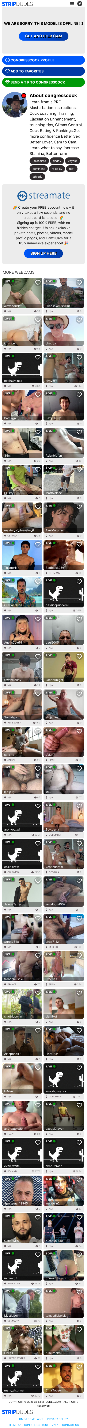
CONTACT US (70, 1425)
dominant (39, 168)
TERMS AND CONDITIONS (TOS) (28, 1425)
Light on (81, 4)
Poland (12, 1171)
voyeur (72, 161)
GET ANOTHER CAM (43, 36)
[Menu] (72, 3)
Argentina (13, 1283)
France (11, 984)
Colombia (55, 834)
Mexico (53, 946)
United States (16, 1358)
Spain (52, 760)
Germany (13, 535)
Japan (11, 760)
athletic (37, 176)
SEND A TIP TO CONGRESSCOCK (38, 82)
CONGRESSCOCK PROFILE (32, 60)
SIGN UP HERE (43, 253)
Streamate (39, 161)
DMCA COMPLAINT (31, 1419)
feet (72, 168)
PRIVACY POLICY (57, 1419)
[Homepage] (17, 4)
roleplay (57, 168)
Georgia (54, 872)
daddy (57, 161)
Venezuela (14, 722)
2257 (55, 1425)
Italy (10, 1133)
